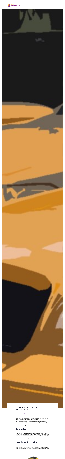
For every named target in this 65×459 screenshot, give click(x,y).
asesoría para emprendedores (35, 413)
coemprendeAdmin (19, 413)
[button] (57, 5)
